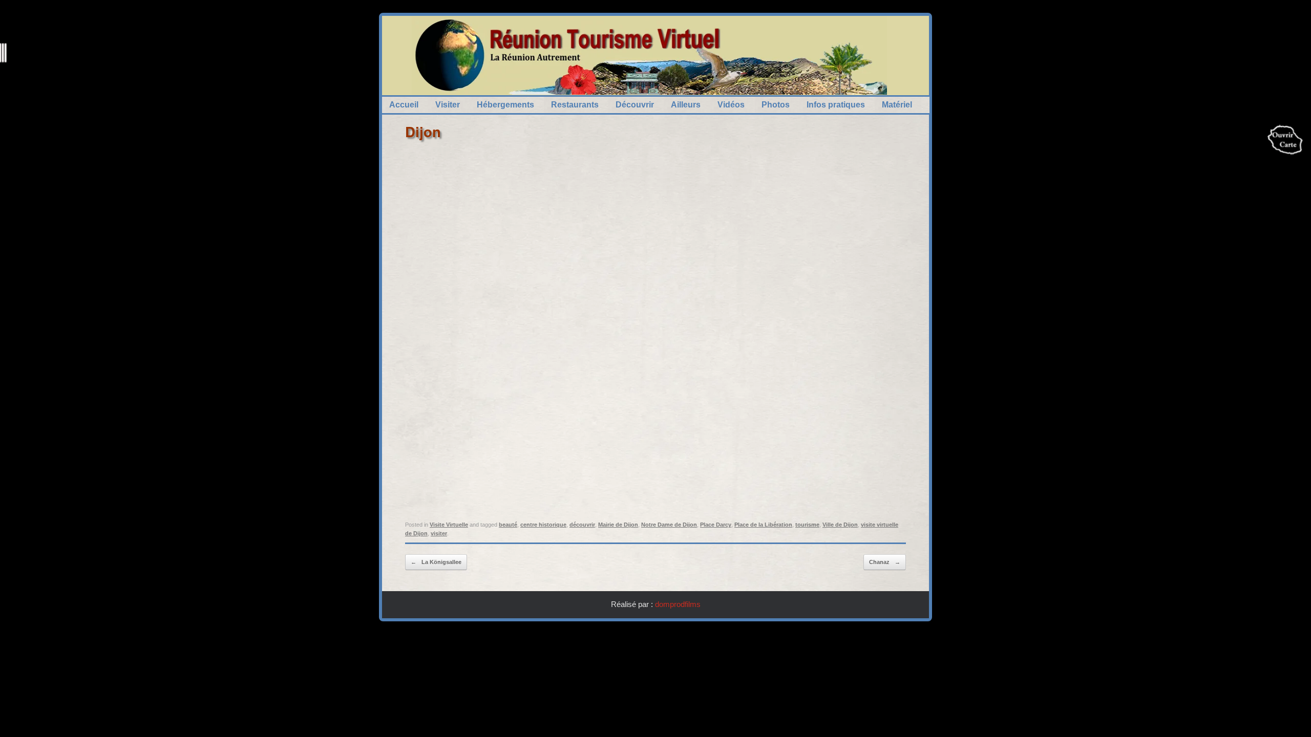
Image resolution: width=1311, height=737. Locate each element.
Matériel (897, 104)
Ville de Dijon (840, 525)
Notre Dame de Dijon (669, 525)
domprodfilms (678, 604)
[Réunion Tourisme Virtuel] (649, 55)
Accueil (403, 104)
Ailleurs (686, 104)
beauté (508, 525)
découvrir (582, 525)
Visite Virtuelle (449, 525)
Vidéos (731, 104)
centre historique (543, 525)
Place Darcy (715, 525)
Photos (776, 104)
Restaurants (575, 104)
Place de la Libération (763, 525)
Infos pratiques (836, 104)
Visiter (447, 104)
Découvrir (635, 104)
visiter (439, 533)
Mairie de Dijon (618, 525)
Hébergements (505, 104)
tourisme (807, 525)
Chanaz (884, 562)
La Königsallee (436, 562)
